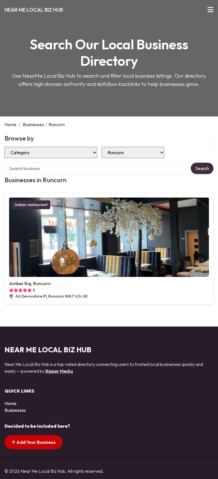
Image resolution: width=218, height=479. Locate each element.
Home (10, 124)
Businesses (33, 124)
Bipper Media (59, 371)
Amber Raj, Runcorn (30, 283)
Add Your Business (36, 442)
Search (202, 168)
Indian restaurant (31, 204)
